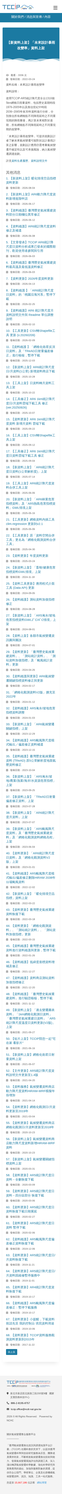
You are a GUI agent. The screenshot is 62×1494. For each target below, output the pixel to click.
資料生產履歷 (20, 160)
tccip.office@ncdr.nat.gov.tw (26, 1409)
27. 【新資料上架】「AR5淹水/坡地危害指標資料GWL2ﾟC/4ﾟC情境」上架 (31, 620)
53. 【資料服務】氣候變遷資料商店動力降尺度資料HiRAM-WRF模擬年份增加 (30, 1091)
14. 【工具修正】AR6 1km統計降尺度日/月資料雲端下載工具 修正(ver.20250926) (30, 403)
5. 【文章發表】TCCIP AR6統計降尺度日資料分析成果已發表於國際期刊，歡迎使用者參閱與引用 (31, 246)
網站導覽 (42, 1482)
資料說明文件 (39, 160)
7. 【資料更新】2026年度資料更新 (30, 278)
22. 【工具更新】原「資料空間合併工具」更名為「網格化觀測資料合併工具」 (31, 540)
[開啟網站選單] (55, 7)
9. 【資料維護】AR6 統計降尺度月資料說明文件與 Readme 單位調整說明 (30, 315)
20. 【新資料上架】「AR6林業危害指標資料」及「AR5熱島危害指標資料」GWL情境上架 (30, 503)
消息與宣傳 (34, 17)
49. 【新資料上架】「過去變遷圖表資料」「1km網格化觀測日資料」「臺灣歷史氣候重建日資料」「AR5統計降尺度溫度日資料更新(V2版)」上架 (30, 1018)
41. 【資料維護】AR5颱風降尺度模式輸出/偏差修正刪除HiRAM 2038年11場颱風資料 (30, 878)
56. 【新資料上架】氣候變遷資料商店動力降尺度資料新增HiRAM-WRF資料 (30, 1143)
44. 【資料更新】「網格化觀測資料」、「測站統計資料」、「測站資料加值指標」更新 (31, 930)
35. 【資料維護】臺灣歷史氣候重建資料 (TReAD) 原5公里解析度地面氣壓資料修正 (31, 760)
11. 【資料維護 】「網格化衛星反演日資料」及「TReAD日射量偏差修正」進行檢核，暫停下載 (30, 351)
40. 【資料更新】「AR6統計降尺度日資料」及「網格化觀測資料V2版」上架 (30, 857)
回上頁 (11, 1352)
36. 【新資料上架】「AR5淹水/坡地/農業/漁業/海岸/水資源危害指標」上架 (31, 781)
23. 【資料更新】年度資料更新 (27, 555)
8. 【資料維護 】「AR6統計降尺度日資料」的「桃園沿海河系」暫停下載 (31, 295)
